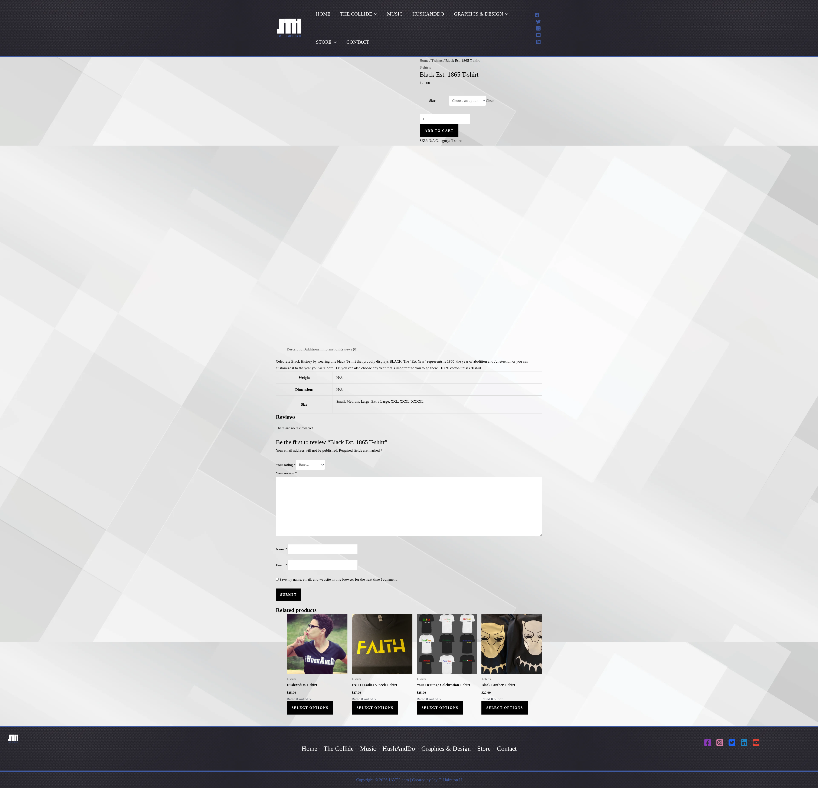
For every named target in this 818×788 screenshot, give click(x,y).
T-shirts (437, 61)
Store (323, 42)
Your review (286, 473)
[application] (374, 14)
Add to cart (439, 131)
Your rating (286, 465)
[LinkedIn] (538, 41)
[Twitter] (538, 21)
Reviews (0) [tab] (348, 349)
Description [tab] (295, 349)
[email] (757, 742)
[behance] (732, 742)
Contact (357, 42)
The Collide (356, 14)
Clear (490, 101)
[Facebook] (537, 15)
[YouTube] (538, 35)
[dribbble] (720, 742)
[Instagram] (538, 28)
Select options (310, 708)
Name (281, 549)
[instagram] (708, 742)
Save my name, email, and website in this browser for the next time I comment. (338, 579)
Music (395, 14)
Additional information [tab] (321, 349)
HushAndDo (428, 14)
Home (323, 14)
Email (281, 565)
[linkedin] (744, 742)
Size (432, 101)
